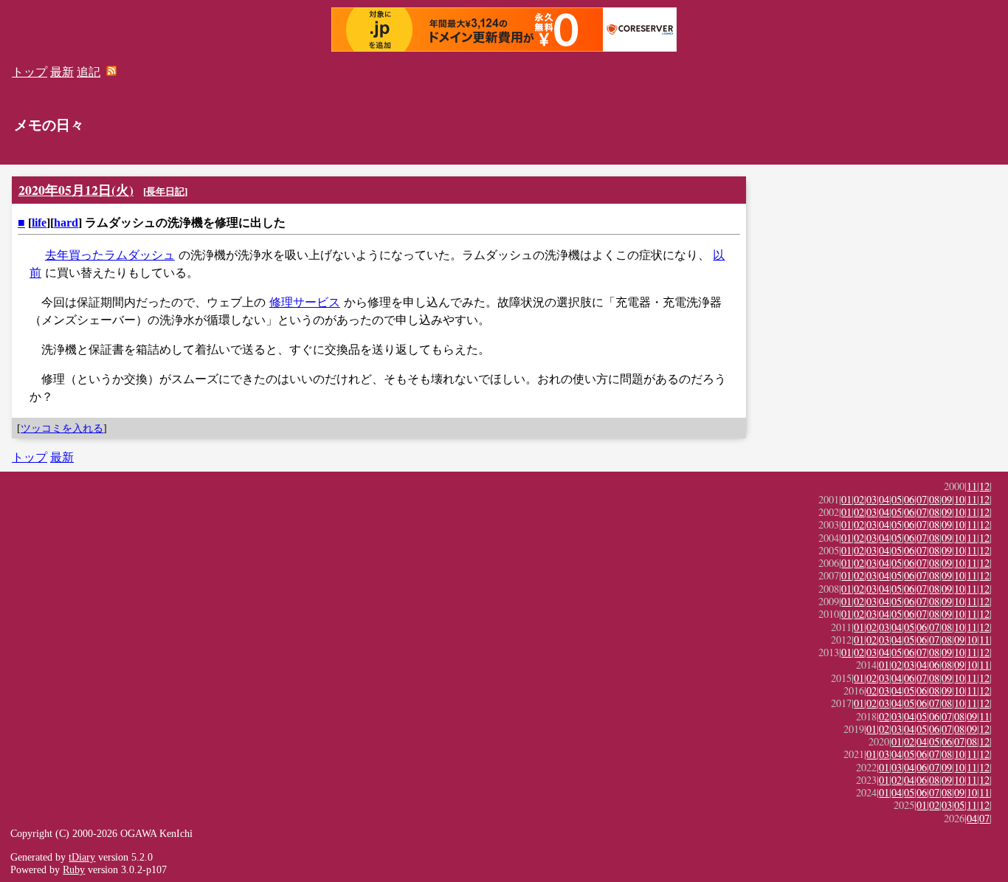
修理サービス (304, 302)
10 (959, 499)
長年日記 (165, 191)
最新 (62, 72)
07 (921, 499)
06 (909, 499)
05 (896, 499)
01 (846, 499)
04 (884, 499)
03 (871, 499)
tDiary (82, 857)
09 (947, 499)
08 (934, 499)
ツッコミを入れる (62, 428)
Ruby (74, 869)
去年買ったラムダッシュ (110, 255)
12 (984, 486)
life (39, 222)
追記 (88, 72)
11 (972, 486)
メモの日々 (49, 125)
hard (66, 222)
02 (859, 499)
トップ (29, 72)
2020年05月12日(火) (76, 189)
